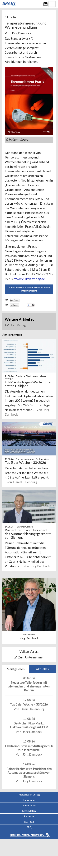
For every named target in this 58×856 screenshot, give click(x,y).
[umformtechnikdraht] (9, 4)
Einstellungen (33, 305)
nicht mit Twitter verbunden (7, 305)
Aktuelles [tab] (42, 669)
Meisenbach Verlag (29, 794)
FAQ (29, 827)
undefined (7, 300)
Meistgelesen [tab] (16, 669)
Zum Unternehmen (31, 657)
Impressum (29, 799)
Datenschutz (29, 805)
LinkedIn (29, 816)
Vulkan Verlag (16, 325)
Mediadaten (29, 810)
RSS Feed (29, 821)
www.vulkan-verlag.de (29, 279)
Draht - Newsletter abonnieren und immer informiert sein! (29, 289)
